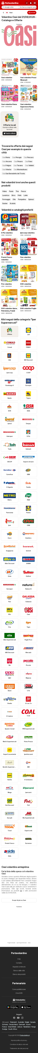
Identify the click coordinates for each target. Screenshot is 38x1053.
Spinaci (31, 199)
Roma (6, 157)
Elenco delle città (19, 971)
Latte (25, 195)
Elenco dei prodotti (19, 974)
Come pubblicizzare (19, 989)
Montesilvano (20, 169)
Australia (21, 1022)
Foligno (6, 165)
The (17, 191)
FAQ (18, 959)
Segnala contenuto (19, 967)
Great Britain (12, 1027)
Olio (14, 199)
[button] (30, 3)
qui (21, 891)
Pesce (23, 191)
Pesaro (18, 161)
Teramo (18, 165)
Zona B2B (19, 993)
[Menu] (34, 3)
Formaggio (6, 199)
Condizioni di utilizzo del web (19, 1044)
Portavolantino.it (24, 1035)
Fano (28, 161)
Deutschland (13, 1024)
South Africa (12, 1029)
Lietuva (19, 1027)
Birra (13, 195)
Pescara (28, 157)
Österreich (13, 1022)
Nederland (26, 1027)
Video (4, 191)
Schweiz (5, 1024)
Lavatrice (5, 195)
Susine (4, 203)
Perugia (16, 157)
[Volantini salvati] (26, 3)
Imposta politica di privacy (19, 1040)
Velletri (29, 165)
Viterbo (6, 169)
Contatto (19, 963)
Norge (33, 1027)
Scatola (12, 203)
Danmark (22, 1024)
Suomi (28, 1024)
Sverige (4, 1029)
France (4, 1027)
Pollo (19, 195)
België (27, 1022)
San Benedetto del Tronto (13, 174)
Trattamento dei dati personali (19, 1048)
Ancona (7, 161)
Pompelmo (22, 199)
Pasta (11, 191)
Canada (32, 1022)
